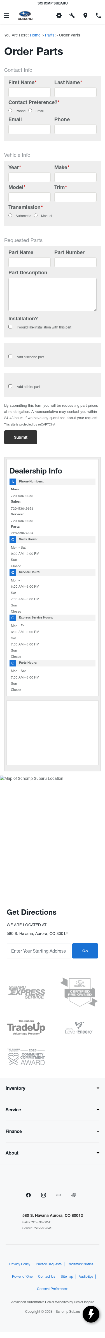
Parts (49, 35)
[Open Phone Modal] (98, 15)
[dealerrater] (74, 1195)
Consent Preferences (52, 1289)
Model (16, 187)
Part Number (69, 253)
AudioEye (86, 1277)
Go (85, 951)
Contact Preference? (34, 102)
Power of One (22, 1277)
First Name (22, 83)
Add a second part (30, 357)
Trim (60, 187)
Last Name (68, 83)
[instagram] (44, 1195)
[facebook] (28, 1195)
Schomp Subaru (68, 1312)
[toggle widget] (91, 1314)
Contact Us (46, 1277)
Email (40, 111)
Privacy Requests (49, 1264)
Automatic (23, 216)
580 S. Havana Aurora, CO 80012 (52, 1216)
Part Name (20, 253)
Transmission (25, 207)
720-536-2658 (22, 496)
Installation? (23, 319)
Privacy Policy (19, 1264)
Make (61, 168)
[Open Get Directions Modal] (85, 15)
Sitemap (67, 1277)
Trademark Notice (80, 1264)
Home (35, 35)
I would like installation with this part (44, 327)
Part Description (27, 273)
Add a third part (28, 387)
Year (14, 168)
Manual (46, 216)
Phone (20, 111)
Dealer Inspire (84, 1302)
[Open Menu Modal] (6, 15)
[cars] (59, 1195)
